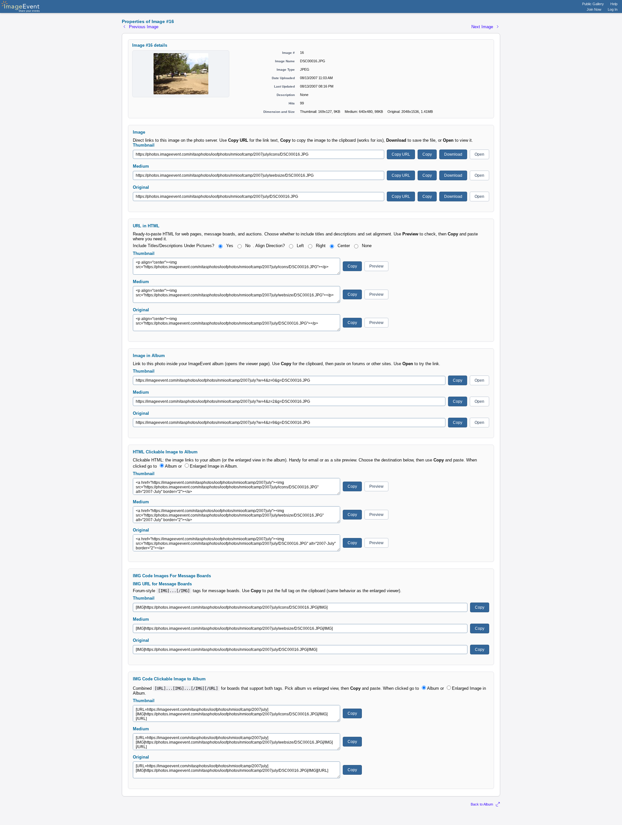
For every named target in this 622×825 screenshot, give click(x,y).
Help (613, 4)
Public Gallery (593, 4)
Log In (612, 9)
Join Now (594, 9)
